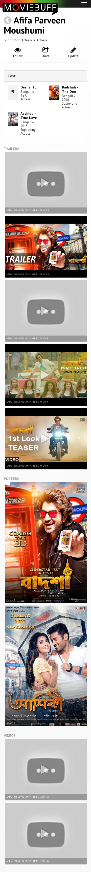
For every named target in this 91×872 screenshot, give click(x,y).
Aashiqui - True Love (28, 115)
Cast (12, 75)
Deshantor (29, 87)
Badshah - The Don (70, 89)
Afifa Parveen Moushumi (34, 25)
